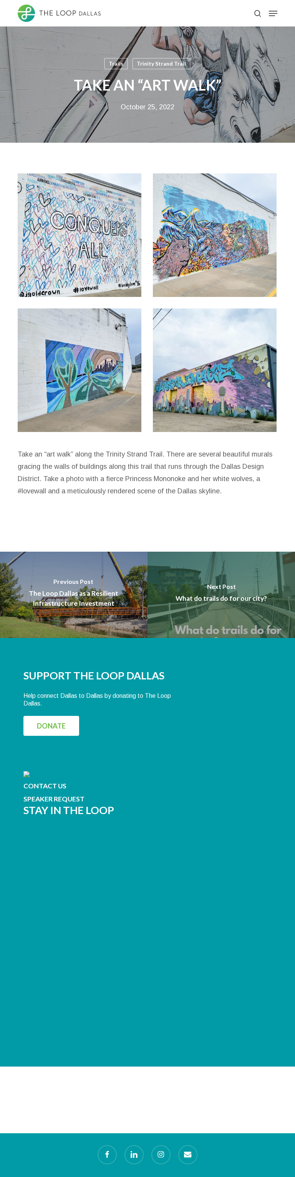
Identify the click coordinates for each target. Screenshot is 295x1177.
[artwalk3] (216, 237)
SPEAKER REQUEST (54, 799)
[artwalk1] (216, 372)
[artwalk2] (81, 372)
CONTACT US (44, 786)
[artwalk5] (81, 237)
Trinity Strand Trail (161, 63)
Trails (116, 63)
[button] (273, 13)
